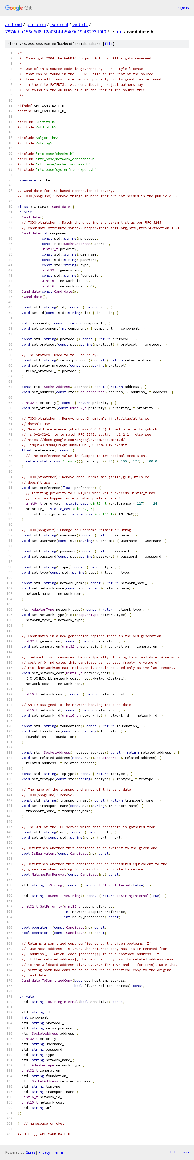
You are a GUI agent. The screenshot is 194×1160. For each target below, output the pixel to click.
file (109, 44)
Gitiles (30, 1152)
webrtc (80, 24)
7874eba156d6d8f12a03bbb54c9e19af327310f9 (55, 32)
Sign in (183, 8)
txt (173, 1152)
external (59, 24)
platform (36, 24)
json (185, 1152)
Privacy (44, 1152)
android (13, 24)
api (119, 32)
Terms (58, 1152)
